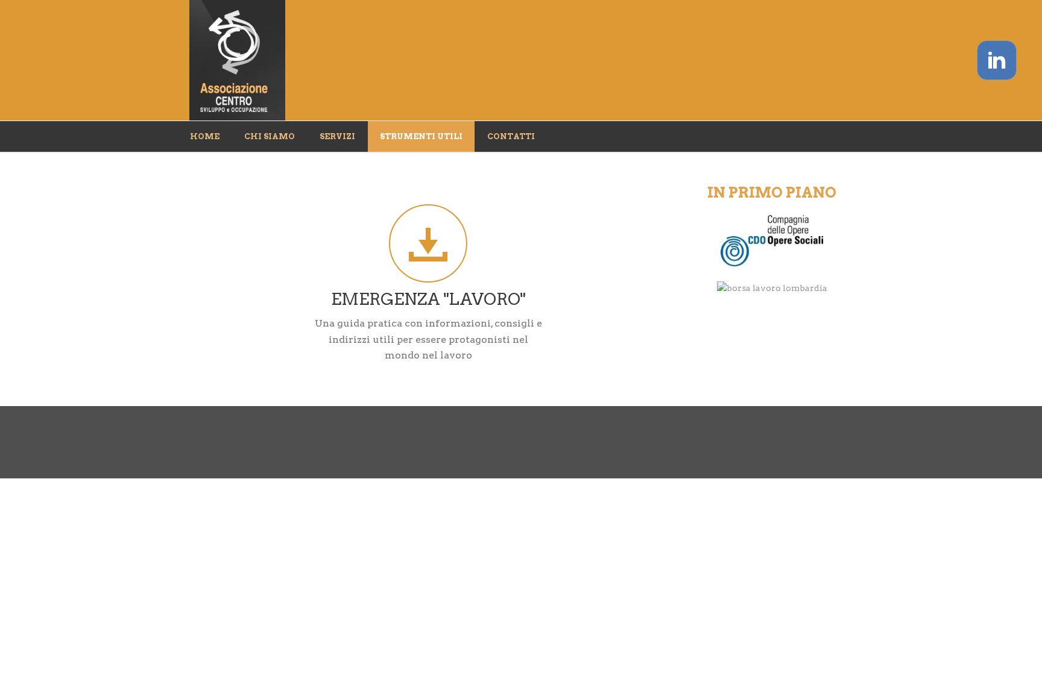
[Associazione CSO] (237, 60)
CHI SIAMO (269, 136)
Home (204, 136)
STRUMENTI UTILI (421, 136)
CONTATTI (511, 136)
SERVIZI (337, 136)
